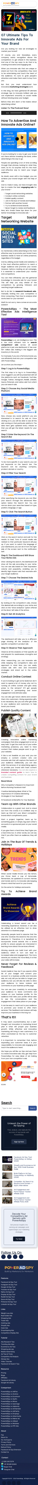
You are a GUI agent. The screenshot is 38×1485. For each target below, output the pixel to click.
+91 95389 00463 (10, 1464)
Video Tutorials (6, 1361)
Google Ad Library (7, 1383)
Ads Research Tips (7, 1342)
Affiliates (4, 1378)
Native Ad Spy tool (7, 1292)
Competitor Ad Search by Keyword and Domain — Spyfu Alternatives (23, 1183)
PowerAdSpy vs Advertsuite (11, 1416)
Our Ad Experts (6, 1440)
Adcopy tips (5, 1359)
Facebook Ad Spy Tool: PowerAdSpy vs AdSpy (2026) (23, 1159)
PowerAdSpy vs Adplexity (10, 1406)
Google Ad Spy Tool (8, 1287)
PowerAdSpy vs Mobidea (10, 1423)
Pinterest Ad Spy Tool (9, 1302)
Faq (2, 1435)
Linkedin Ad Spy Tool (8, 1304)
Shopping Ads (6, 1318)
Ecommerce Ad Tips (8, 1347)
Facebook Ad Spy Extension (11, 1450)
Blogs (3, 1375)
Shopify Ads (5, 1325)
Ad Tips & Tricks (7, 1354)
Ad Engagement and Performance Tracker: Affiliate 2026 (22, 1191)
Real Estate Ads (6, 1316)
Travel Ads (5, 1320)
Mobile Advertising (8, 1352)
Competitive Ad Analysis (9, 1356)
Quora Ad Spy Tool (7, 1299)
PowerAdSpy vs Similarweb (11, 1409)
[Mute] (28, 113)
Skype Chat (8, 1467)
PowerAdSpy (6, 340)
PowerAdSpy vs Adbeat (9, 1421)
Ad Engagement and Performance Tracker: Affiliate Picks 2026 (22, 1200)
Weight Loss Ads (7, 1313)
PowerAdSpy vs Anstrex (9, 1394)
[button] (34, 4)
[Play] (4, 113)
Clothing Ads (5, 1323)
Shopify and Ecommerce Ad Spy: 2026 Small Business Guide (24, 1167)
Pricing (3, 1373)
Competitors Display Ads (10, 1333)
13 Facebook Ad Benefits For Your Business (18, 800)
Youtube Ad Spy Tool (8, 1289)
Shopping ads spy (7, 1349)
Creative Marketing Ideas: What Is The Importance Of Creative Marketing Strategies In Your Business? (16, 793)
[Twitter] (3, 1257)
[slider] (33, 112)
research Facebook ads (25, 291)
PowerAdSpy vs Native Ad (10, 1418)
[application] (19, 113)
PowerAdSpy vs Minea (9, 1401)
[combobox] (14, 1108)
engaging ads (27, 187)
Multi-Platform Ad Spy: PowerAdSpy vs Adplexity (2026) (24, 1175)
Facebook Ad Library (8, 1380)
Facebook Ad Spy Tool (9, 1282)
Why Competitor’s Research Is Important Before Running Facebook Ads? (17, 786)
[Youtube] (9, 1257)
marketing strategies (18, 87)
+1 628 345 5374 (8, 1461)
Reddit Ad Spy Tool (8, 1297)
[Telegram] (21, 1257)
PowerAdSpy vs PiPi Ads (10, 1426)
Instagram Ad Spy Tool (9, 1285)
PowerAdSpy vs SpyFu (9, 1399)
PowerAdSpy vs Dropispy (10, 1414)
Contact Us (5, 1452)
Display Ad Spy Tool (8, 1294)
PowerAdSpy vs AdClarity (10, 1411)
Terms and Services (8, 1445)
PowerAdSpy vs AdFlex (9, 1392)
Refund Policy (6, 1447)
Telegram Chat (9, 1469)
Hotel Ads (4, 1328)
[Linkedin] (15, 1257)
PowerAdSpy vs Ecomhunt (10, 1396)
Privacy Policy (6, 1442)
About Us (4, 1437)
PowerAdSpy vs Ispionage (10, 1404)
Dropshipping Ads (7, 1330)
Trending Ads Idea (7, 1344)
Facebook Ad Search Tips (10, 1364)
